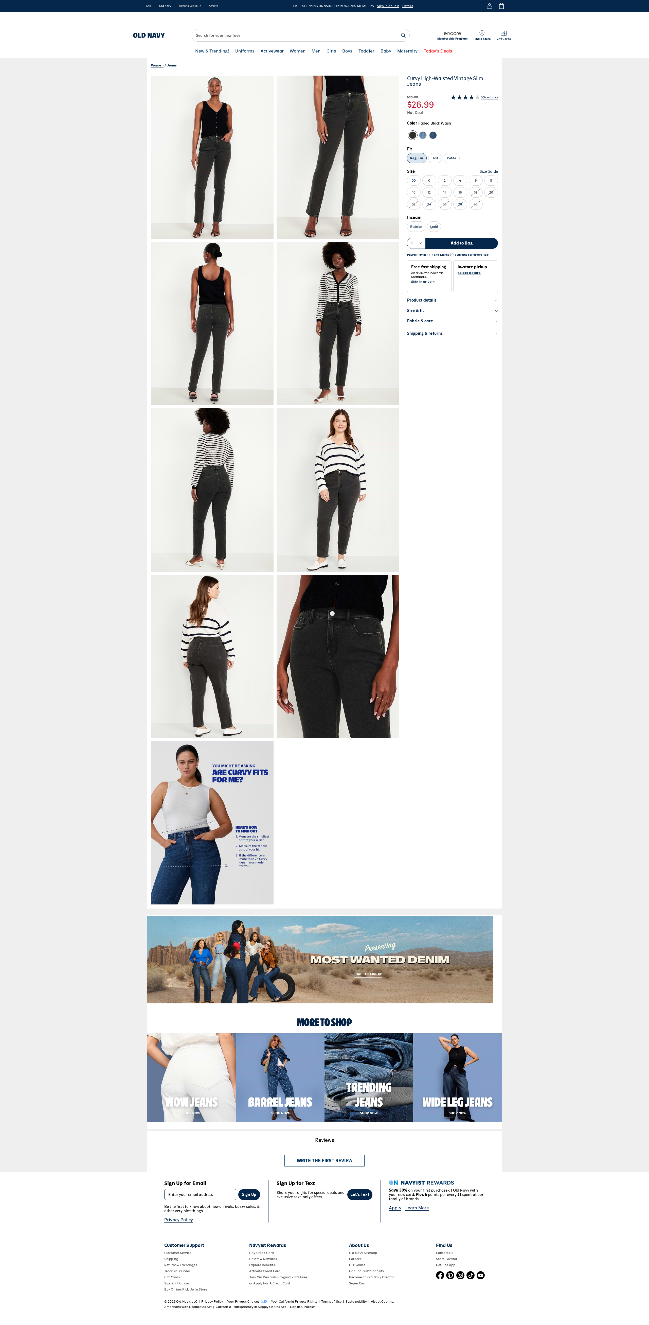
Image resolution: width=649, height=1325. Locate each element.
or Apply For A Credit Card (269, 1283)
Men (316, 51)
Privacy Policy (178, 1219)
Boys (347, 51)
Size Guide (489, 171)
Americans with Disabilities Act (188, 1307)
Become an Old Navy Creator (371, 1277)
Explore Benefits (262, 1265)
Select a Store (469, 273)
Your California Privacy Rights (294, 1301)
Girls (331, 51)
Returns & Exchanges (180, 1265)
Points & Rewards (263, 1259)
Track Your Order (177, 1271)
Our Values (357, 1265)
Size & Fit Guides (177, 1283)
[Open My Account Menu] (489, 6)
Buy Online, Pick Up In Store (185, 1289)
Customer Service (177, 1253)
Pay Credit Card (261, 1253)
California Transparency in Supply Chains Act (251, 1307)
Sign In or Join (388, 6)
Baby (386, 51)
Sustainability (356, 1301)
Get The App (445, 1265)
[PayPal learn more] (431, 254)
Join (431, 282)
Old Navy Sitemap (363, 1253)
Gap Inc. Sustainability (366, 1271)
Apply (395, 1207)
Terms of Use (331, 1301)
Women (297, 51)
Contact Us (444, 1253)
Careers (355, 1259)
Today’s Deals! (439, 51)
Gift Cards (172, 1277)
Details (407, 6)
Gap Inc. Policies (302, 1307)
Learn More (417, 1207)
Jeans (172, 65)
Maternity (407, 51)
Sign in (416, 282)
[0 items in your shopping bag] (501, 6)
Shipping (171, 1259)
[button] (275, 490)
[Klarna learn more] (451, 254)
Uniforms (245, 51)
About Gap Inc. (382, 1301)
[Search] (403, 35)
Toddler (366, 51)
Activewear (272, 51)
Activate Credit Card (264, 1271)
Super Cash (358, 1283)
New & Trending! (212, 51)
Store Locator (447, 1259)
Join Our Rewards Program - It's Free (278, 1277)
